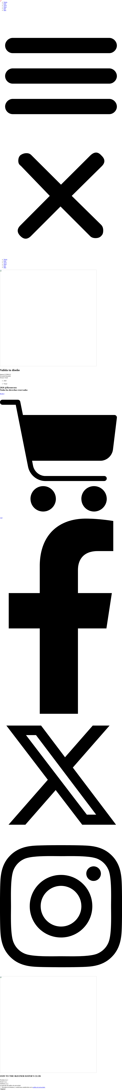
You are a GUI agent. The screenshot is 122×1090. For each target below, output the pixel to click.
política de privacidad (39, 1087)
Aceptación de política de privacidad (10, 1085)
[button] (61, 135)
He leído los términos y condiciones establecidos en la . (24, 1087)
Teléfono (2, 1083)
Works (5, 2)
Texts (5, 5)
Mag (5, 10)
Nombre (2, 1080)
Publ (5, 4)
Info (5, 8)
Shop (5, 7)
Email (2, 1082)
